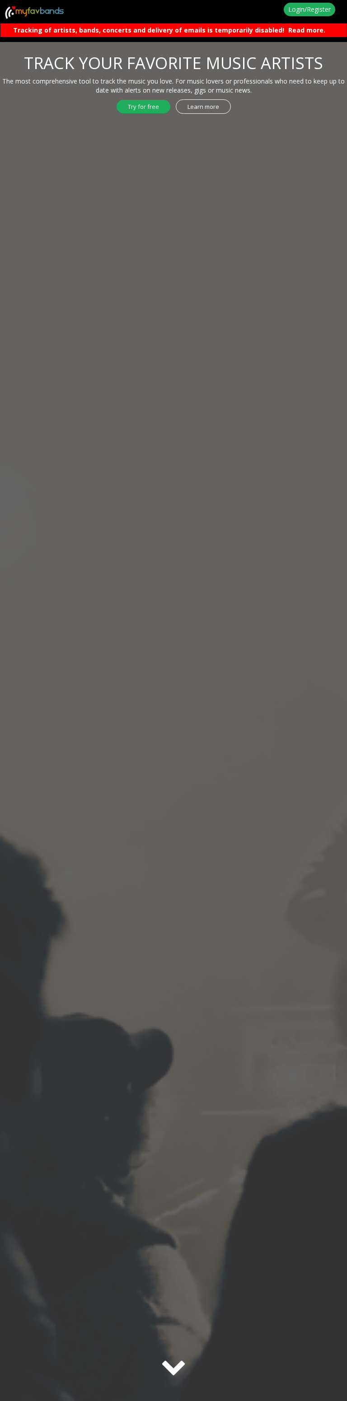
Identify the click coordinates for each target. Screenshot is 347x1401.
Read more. (306, 30)
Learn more (203, 107)
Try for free (143, 107)
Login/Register (309, 9)
